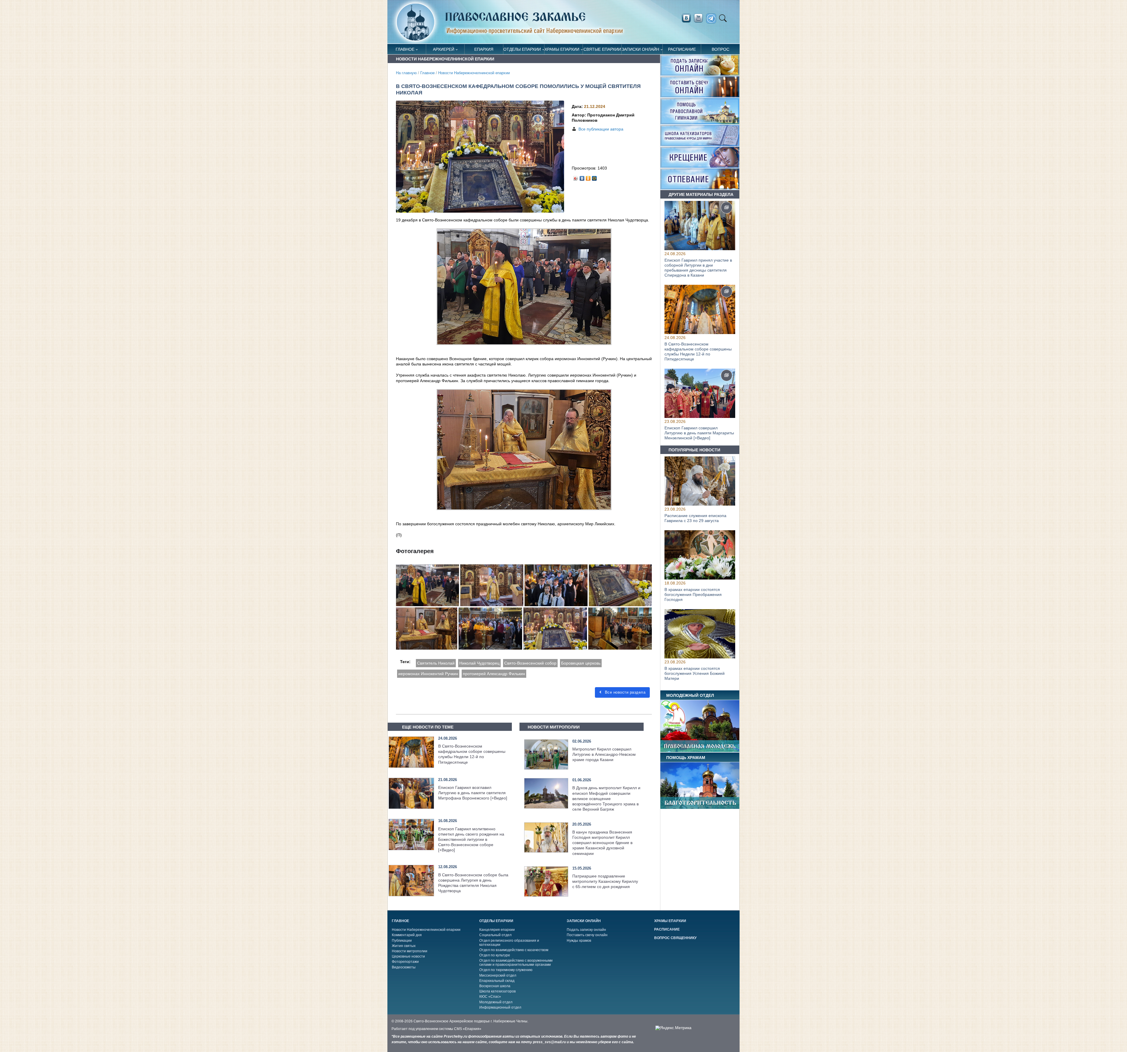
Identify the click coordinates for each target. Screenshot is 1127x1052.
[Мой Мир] (594, 177)
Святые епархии (602, 49)
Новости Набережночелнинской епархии (474, 73)
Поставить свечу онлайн (587, 935)
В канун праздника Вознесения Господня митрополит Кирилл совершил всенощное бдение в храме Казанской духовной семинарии (602, 843)
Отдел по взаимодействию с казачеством (513, 950)
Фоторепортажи (405, 962)
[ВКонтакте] (582, 177)
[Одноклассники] (588, 177)
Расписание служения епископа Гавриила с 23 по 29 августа (695, 518)
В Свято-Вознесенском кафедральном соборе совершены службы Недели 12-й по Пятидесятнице (698, 351)
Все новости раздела (624, 692)
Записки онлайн (640, 49)
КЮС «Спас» (490, 997)
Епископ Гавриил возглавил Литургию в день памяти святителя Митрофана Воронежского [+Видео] (472, 792)
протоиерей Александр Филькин (494, 673)
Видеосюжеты (404, 967)
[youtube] (700, 18)
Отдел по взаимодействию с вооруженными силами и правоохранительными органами (516, 962)
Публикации (402, 941)
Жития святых (404, 946)
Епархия (483, 49)
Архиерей (443, 49)
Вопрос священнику (720, 50)
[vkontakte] (686, 18)
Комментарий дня (407, 935)
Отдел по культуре (494, 955)
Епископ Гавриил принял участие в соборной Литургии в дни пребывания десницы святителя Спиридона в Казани (698, 267)
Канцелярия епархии (497, 930)
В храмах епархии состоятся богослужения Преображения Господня (693, 594)
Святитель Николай (436, 663)
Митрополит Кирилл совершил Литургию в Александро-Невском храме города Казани (604, 754)
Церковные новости (408, 956)
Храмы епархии (561, 49)
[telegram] (712, 18)
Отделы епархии (522, 49)
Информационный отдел (500, 1007)
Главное (405, 49)
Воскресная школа (494, 986)
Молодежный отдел (495, 1002)
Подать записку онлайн (586, 930)
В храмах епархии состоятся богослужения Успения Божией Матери (694, 673)
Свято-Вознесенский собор (530, 663)
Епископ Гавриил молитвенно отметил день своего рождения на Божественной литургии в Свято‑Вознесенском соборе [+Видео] (471, 839)
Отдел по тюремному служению (505, 970)
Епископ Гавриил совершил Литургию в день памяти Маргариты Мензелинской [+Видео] (699, 433)
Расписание (682, 49)
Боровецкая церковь (580, 663)
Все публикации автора (600, 129)
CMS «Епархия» (467, 1029)
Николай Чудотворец (479, 663)
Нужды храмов (579, 941)
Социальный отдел (495, 935)
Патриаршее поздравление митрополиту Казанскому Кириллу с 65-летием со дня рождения (605, 881)
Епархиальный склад (496, 981)
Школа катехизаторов (497, 991)
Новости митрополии (409, 951)
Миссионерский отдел (497, 975)
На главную (406, 73)
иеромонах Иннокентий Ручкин (428, 673)
